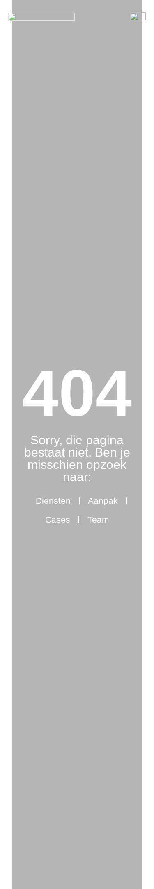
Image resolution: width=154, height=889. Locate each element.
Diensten (53, 500)
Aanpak (103, 500)
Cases (57, 519)
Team (98, 519)
